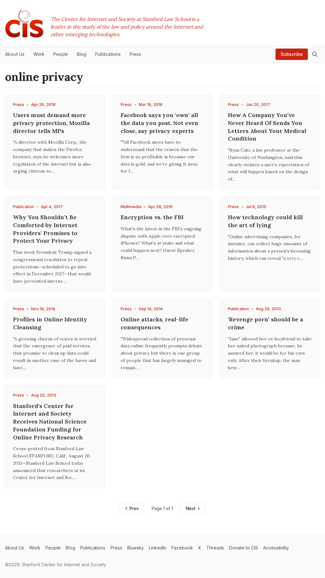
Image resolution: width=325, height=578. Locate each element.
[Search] (315, 54)
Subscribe (292, 54)
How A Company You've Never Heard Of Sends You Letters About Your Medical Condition (267, 126)
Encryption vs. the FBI (152, 217)
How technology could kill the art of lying (265, 221)
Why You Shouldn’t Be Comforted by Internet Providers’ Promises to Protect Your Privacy (45, 228)
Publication (23, 206)
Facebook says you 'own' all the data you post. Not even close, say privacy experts (159, 123)
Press (18, 104)
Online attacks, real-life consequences (154, 323)
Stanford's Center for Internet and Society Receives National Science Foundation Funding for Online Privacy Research (50, 421)
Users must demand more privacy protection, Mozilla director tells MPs (51, 123)
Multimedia (131, 206)
